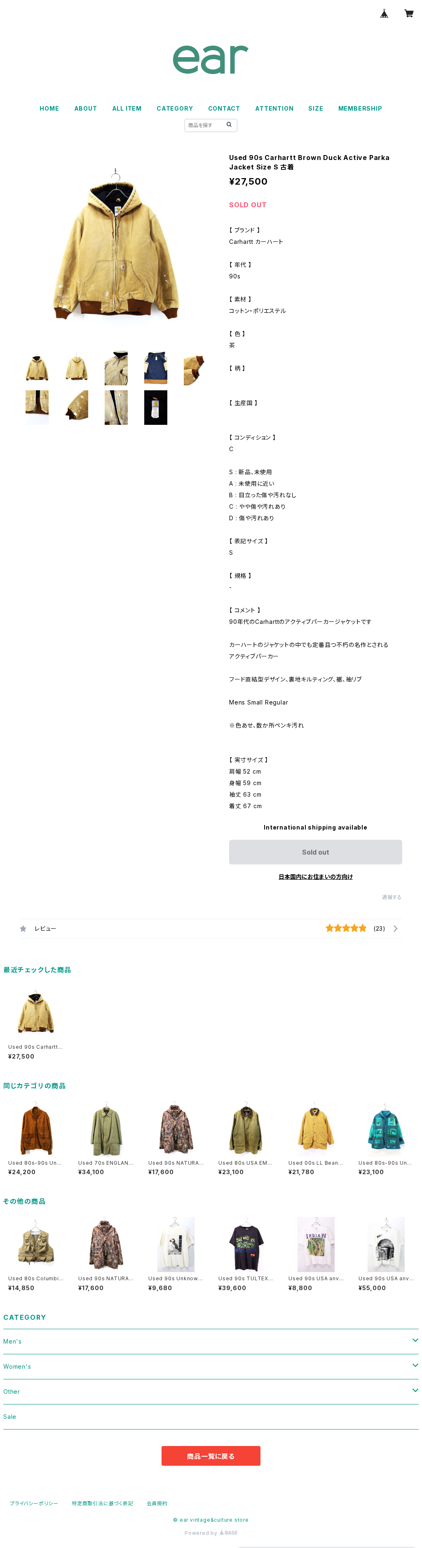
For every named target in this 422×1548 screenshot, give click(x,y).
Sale (9, 1416)
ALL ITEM (127, 108)
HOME (49, 108)
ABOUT (85, 108)
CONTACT (224, 108)
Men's (12, 1341)
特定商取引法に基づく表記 (103, 1503)
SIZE (315, 108)
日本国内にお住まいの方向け (316, 876)
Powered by (202, 1533)
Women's (17, 1366)
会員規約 (157, 1503)
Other (11, 1391)
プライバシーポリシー (34, 1503)
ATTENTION (274, 108)
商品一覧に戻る (211, 1456)
